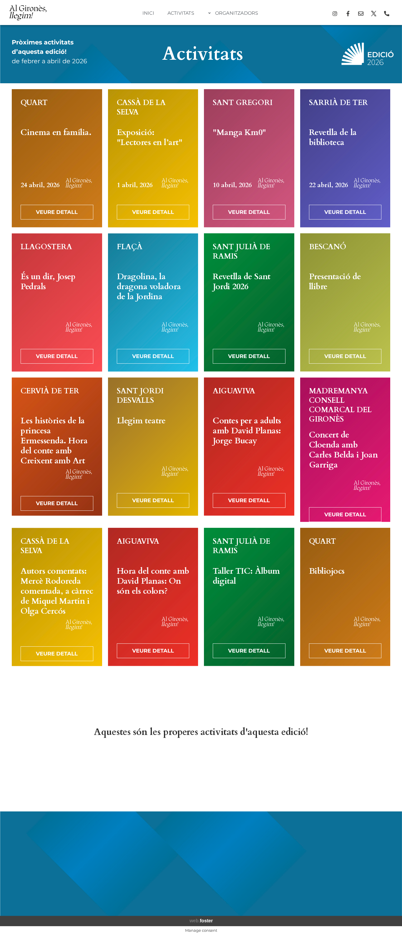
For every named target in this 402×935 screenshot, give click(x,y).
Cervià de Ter (50, 391)
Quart (34, 102)
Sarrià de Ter (338, 102)
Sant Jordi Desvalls (140, 395)
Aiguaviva (234, 391)
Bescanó (327, 247)
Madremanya (338, 391)
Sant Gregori (243, 102)
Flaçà (129, 247)
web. (201, 920)
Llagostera (46, 247)
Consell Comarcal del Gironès (340, 410)
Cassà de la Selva (141, 107)
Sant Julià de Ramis (241, 251)
